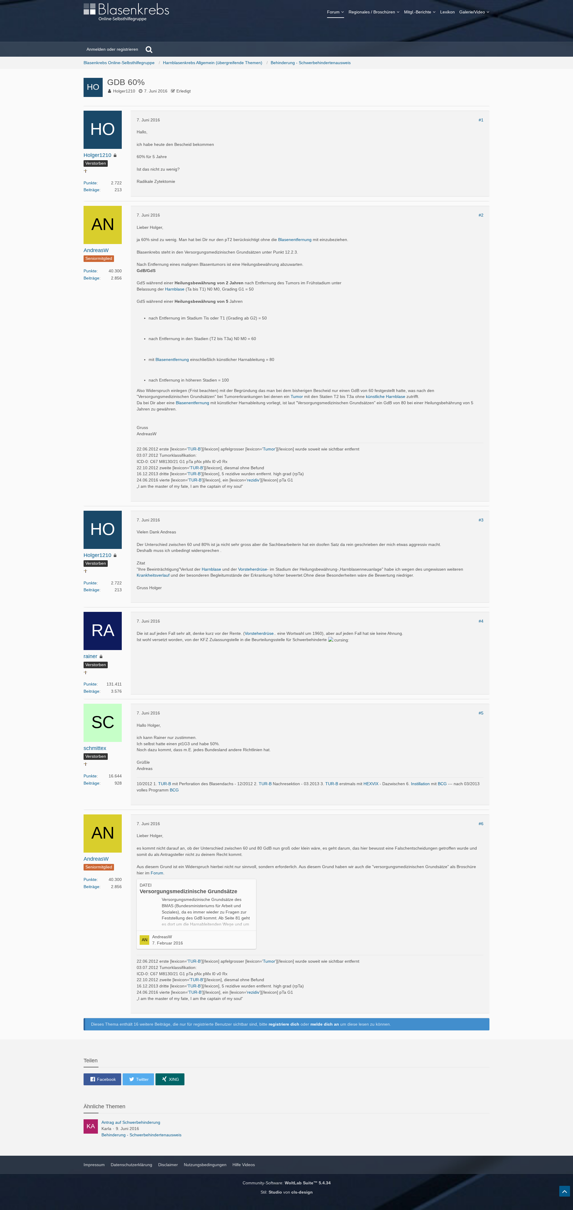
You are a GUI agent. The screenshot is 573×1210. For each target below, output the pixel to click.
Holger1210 (124, 91)
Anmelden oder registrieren (112, 49)
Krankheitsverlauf (153, 575)
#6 (481, 823)
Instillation (420, 783)
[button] (102, 1079)
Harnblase (174, 289)
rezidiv (253, 480)
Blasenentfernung (295, 239)
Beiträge (91, 189)
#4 (481, 621)
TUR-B (194, 449)
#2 (481, 215)
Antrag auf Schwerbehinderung (130, 1122)
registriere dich (284, 1024)
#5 (481, 713)
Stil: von (287, 1192)
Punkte (90, 182)
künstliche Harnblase (385, 396)
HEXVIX (370, 783)
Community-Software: (287, 1182)
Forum (157, 873)
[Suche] (149, 49)
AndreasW (162, 936)
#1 (481, 120)
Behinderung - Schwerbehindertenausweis (141, 1134)
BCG (442, 783)
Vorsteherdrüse (252, 569)
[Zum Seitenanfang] (564, 1191)
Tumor (297, 396)
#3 (481, 520)
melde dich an (324, 1024)
